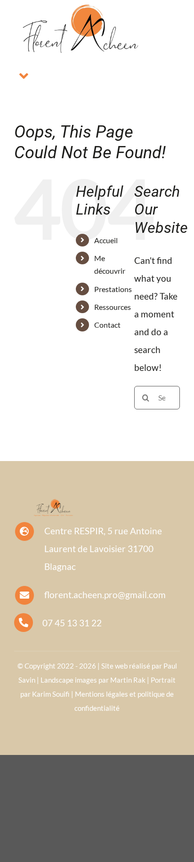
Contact (107, 324)
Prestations (113, 289)
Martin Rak (128, 680)
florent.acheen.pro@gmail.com (105, 594)
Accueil (106, 240)
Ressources (112, 306)
